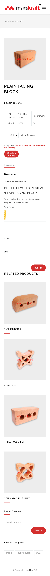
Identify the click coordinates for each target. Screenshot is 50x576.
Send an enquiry (11, 154)
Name (7, 239)
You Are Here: (10, 21)
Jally (38, 553)
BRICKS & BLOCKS (23, 146)
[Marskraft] (23, 7)
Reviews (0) (9, 165)
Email (7, 252)
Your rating (9, 207)
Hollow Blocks (39, 146)
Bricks (9, 553)
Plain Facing (9, 148)
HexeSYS (33, 570)
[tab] (9, 166)
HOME (19, 21)
